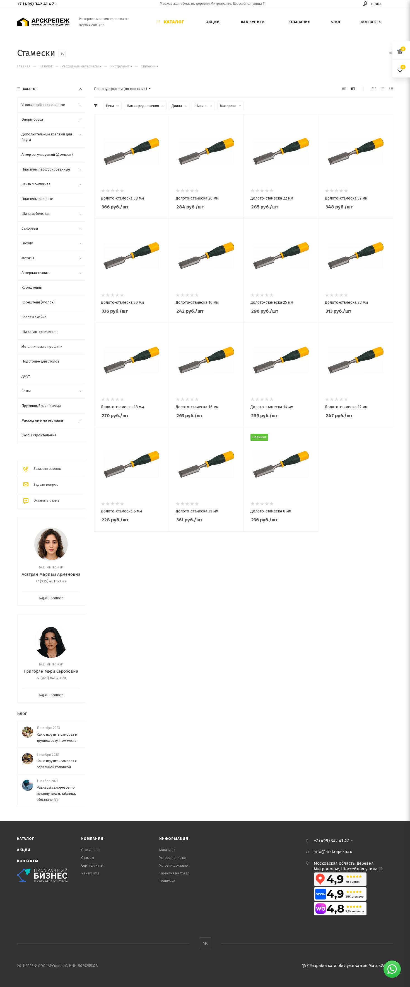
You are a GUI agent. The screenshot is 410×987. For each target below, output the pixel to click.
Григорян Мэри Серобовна (51, 671)
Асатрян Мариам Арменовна (51, 574)
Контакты (27, 861)
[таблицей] (391, 89)
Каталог (25, 839)
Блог (22, 713)
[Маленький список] (344, 89)
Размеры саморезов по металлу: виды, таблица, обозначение (56, 793)
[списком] (382, 89)
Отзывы (87, 857)
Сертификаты (92, 865)
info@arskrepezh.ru (333, 851)
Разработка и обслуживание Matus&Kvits (351, 965)
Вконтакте (205, 943)
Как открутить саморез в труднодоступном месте (57, 737)
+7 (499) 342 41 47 (35, 3)
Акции (23, 850)
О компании (90, 850)
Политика (167, 881)
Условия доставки (174, 865)
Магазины (167, 850)
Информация (173, 839)
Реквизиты (90, 873)
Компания (92, 839)
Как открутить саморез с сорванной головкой (57, 764)
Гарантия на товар (174, 873)
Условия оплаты (172, 857)
